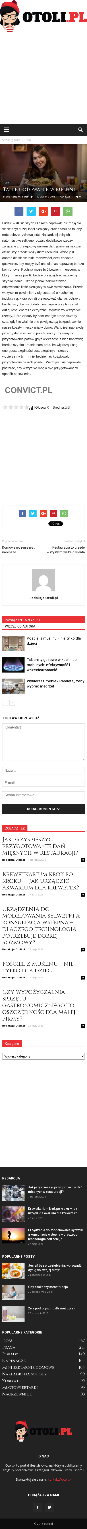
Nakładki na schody (24, 1374)
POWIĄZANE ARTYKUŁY (22, 620)
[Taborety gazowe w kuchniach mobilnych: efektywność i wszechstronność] (13, 665)
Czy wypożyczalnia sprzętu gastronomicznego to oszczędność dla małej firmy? (38, 1005)
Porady (10, 1354)
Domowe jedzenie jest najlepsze (18, 549)
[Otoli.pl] (43, 16)
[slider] (15, 407)
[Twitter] (49, 1507)
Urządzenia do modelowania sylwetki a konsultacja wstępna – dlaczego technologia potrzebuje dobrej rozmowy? (41, 926)
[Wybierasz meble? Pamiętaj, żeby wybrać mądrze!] (13, 686)
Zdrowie (11, 1381)
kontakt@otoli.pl (59, 1479)
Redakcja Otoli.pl (22, 196)
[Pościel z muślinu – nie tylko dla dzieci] (13, 643)
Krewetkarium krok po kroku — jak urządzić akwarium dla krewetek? (40, 881)
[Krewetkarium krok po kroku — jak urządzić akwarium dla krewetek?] (13, 1214)
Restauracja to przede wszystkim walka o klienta (66, 549)
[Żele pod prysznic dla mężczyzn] (13, 1314)
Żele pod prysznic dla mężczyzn (51, 1308)
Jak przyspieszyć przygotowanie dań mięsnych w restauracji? (40, 846)
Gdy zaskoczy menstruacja (48, 1287)
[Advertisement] (43, 78)
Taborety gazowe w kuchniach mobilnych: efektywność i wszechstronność (53, 664)
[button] (81, 130)
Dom (6, 182)
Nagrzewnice (17, 1394)
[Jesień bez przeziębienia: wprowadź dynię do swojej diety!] (13, 1271)
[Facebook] (37, 1507)
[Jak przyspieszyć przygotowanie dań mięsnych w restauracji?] (13, 1193)
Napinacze (14, 1361)
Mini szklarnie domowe (28, 1367)
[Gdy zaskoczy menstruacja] (13, 1292)
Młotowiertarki (20, 1387)
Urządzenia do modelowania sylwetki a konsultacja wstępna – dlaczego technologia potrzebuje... (55, 1234)
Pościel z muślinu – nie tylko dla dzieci (38, 967)
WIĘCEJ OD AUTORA (20, 626)
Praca (8, 1347)
